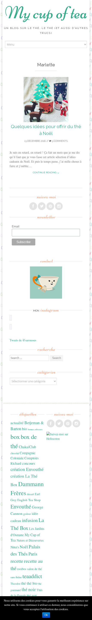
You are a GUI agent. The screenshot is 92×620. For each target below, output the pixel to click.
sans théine (16, 577)
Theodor (15, 583)
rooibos (21, 569)
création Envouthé (26, 469)
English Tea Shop (29, 500)
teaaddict (32, 576)
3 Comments (59, 141)
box (15, 436)
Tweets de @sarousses (23, 340)
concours (28, 463)
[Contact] (46, 282)
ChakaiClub (27, 446)
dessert (30, 494)
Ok (46, 615)
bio (24, 428)
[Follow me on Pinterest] (50, 206)
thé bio (32, 583)
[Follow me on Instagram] (59, 206)
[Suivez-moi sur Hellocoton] (63, 439)
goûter (27, 514)
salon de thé (34, 569)
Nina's (14, 547)
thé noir (29, 589)
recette (16, 561)
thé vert (32, 595)
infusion (30, 520)
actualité (17, 422)
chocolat (14, 453)
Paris (32, 554)
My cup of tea (46, 12)
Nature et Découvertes (30, 540)
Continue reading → (46, 172)
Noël (24, 547)
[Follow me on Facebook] (33, 206)
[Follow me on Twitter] (42, 206)
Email (15, 226)
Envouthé (20, 506)
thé (23, 583)
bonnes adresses (35, 429)
